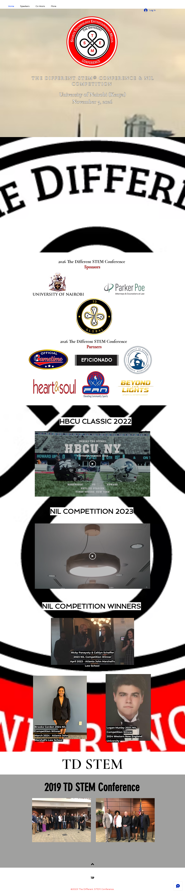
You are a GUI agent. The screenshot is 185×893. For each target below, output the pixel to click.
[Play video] (92, 464)
